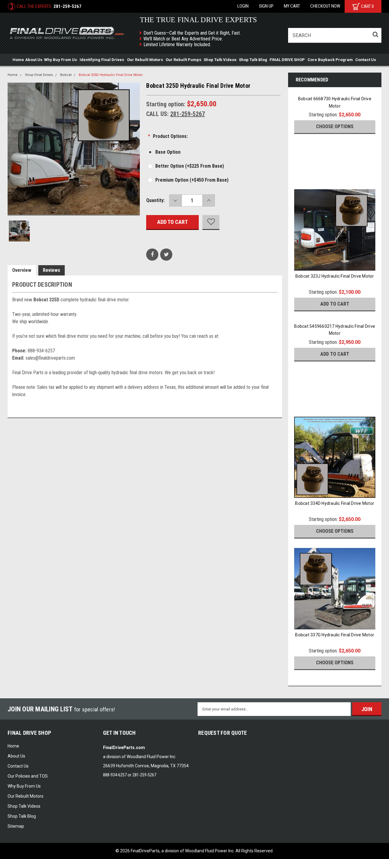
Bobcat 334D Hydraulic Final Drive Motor (334, 503)
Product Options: (168, 136)
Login (243, 6)
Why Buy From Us (60, 59)
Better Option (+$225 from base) (189, 166)
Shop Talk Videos (220, 59)
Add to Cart (334, 304)
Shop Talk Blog (253, 59)
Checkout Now (325, 6)
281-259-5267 (67, 6)
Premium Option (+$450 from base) (192, 180)
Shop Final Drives (39, 75)
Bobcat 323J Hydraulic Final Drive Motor (334, 276)
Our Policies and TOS (28, 776)
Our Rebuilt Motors (145, 59)
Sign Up (266, 6)
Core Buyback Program (330, 59)
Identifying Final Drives (102, 59)
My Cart (292, 6)
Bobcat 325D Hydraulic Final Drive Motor (111, 75)
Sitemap (16, 826)
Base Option (168, 152)
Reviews (51, 270)
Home (18, 59)
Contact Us (365, 59)
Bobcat (65, 75)
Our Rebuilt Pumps (183, 59)
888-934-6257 (115, 774)
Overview (21, 270)
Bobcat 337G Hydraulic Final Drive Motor (334, 634)
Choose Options (334, 126)
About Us (33, 59)
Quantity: (155, 200)
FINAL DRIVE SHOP (287, 59)
